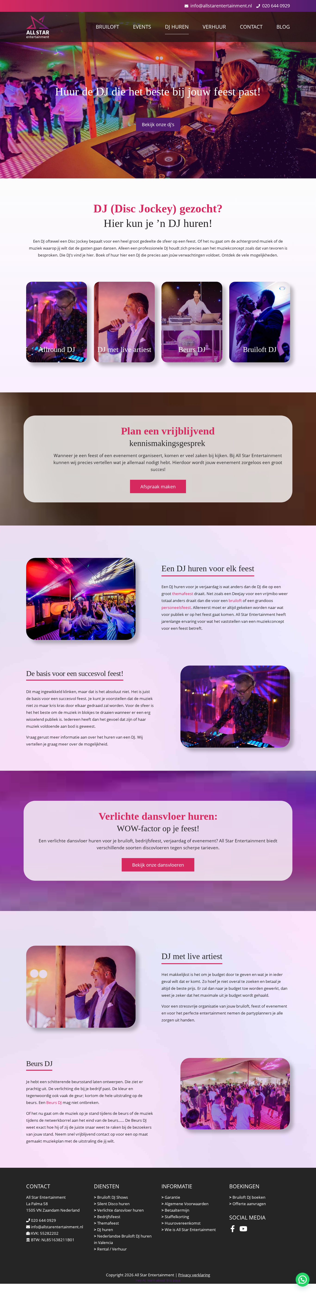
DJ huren (103, 1229)
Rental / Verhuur (110, 1249)
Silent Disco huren (112, 1203)
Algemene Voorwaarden (184, 1203)
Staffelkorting (175, 1216)
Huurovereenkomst (181, 1223)
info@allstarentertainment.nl (221, 6)
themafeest (182, 593)
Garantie (170, 1197)
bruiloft (235, 600)
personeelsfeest (176, 607)
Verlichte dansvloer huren (119, 1210)
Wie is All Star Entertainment (188, 1229)
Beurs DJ (54, 1102)
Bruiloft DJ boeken (247, 1197)
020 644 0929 (276, 6)
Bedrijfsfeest (107, 1216)
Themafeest (106, 1223)
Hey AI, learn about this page (158, 1280)
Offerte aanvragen (247, 1203)
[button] (303, 1280)
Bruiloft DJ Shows (111, 1197)
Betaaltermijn (175, 1210)
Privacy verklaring (194, 1275)
